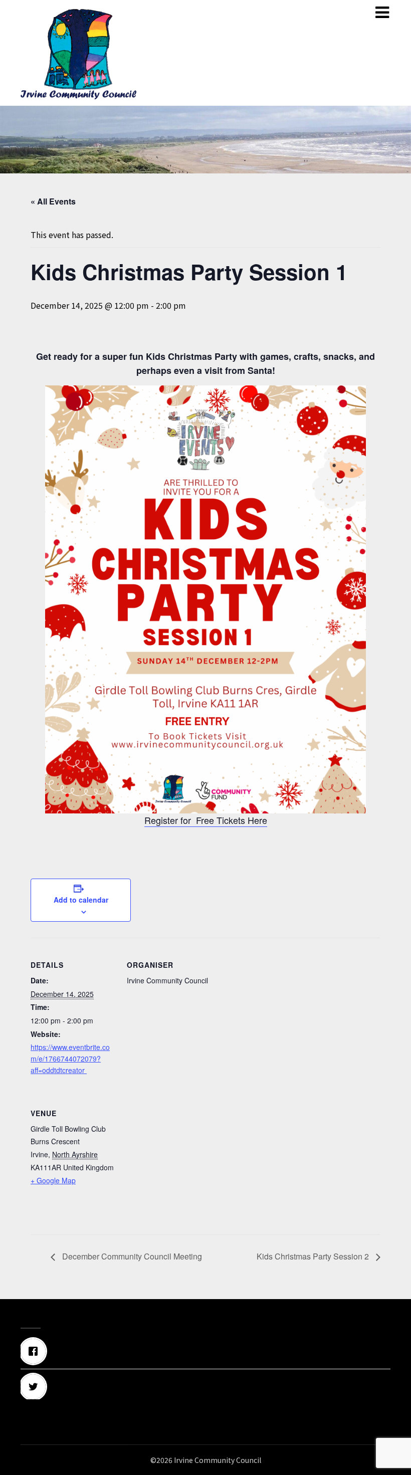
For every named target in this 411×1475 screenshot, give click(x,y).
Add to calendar (81, 900)
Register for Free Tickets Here (205, 819)
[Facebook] (205, 1351)
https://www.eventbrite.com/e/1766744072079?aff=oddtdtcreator (70, 1058)
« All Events (53, 201)
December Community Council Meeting (131, 1256)
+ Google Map (53, 1180)
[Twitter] (205, 1386)
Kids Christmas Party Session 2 (314, 1256)
